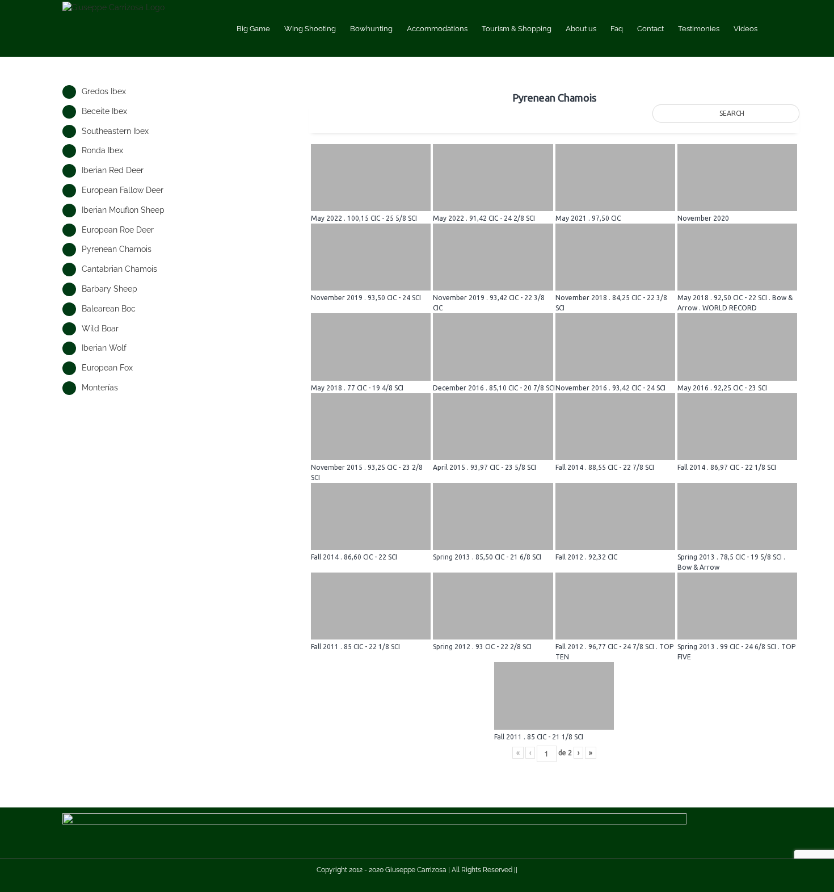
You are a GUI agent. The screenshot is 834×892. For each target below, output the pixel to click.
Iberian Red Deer (113, 170)
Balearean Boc (109, 308)
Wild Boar (100, 328)
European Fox (107, 367)
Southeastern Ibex (115, 131)
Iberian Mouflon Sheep (123, 209)
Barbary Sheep (109, 288)
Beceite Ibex (104, 111)
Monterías (100, 387)
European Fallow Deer (122, 190)
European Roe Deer (118, 229)
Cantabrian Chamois (119, 269)
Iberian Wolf (104, 347)
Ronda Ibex (102, 150)
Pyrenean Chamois (116, 249)
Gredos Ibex (104, 91)
